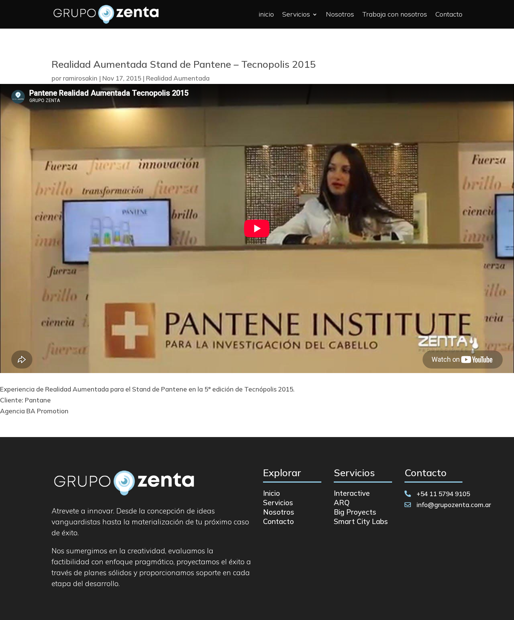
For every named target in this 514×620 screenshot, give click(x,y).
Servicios (296, 14)
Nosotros (340, 14)
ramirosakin (80, 78)
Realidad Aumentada (178, 78)
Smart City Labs (361, 521)
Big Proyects (355, 511)
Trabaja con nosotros (394, 14)
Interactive (352, 493)
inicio (266, 14)
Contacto (448, 14)
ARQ (342, 502)
